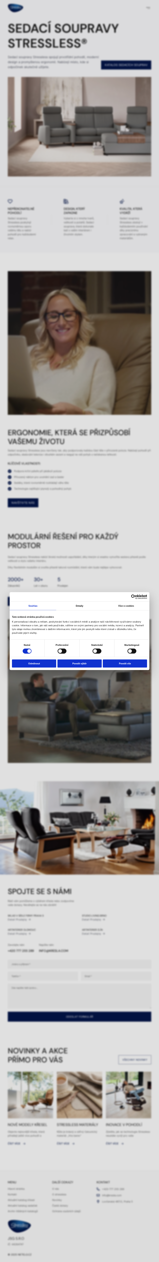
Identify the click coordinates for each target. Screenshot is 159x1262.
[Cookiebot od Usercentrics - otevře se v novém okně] (133, 596)
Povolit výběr (79, 663)
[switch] (62, 650)
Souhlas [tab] (32, 605)
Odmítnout (34, 663)
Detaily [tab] (79, 605)
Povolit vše (125, 663)
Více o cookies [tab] (126, 605)
